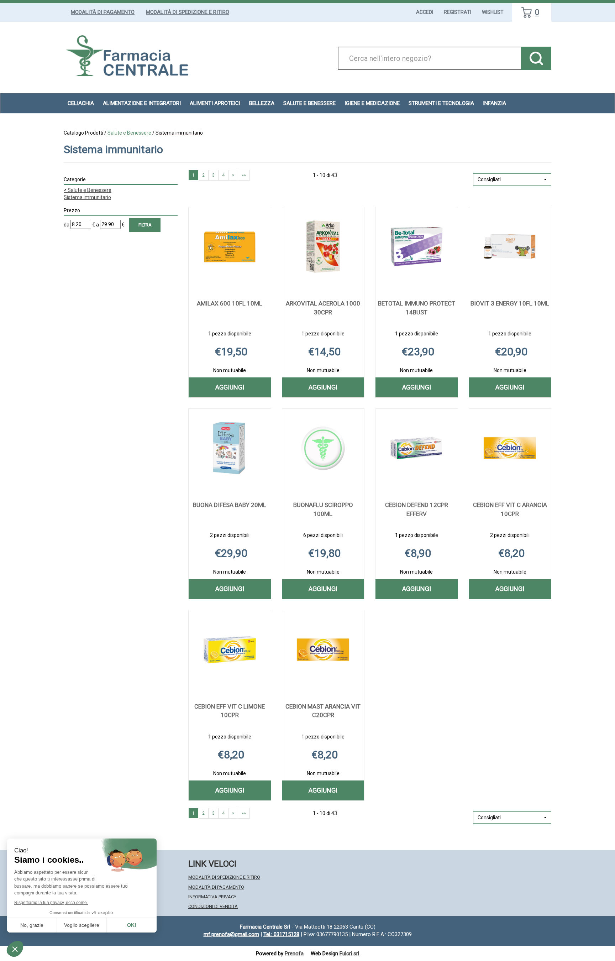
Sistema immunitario (87, 197)
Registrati (457, 12)
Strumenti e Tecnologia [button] (441, 103)
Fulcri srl (349, 953)
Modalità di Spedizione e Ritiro (187, 12)
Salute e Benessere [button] (309, 103)
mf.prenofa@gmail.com (231, 934)
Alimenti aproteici (215, 103)
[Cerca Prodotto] (536, 58)
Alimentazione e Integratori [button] (142, 103)
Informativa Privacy (212, 896)
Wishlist (493, 12)
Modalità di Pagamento (103, 12)
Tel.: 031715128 (281, 934)
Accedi (424, 12)
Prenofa (294, 953)
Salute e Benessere (129, 133)
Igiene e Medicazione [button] (372, 103)
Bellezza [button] (261, 103)
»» (244, 175)
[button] (512, 179)
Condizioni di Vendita (213, 906)
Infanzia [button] (494, 103)
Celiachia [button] (81, 103)
